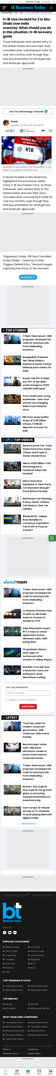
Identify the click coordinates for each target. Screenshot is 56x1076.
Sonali (14, 121)
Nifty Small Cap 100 (40, 1008)
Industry (9, 967)
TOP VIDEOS (23, 440)
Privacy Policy (34, 1053)
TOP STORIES (16, 330)
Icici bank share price (15, 1035)
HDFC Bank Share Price (15, 990)
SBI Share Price (38, 1030)
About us (7, 1049)
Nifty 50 (34, 1004)
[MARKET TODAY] (16, 582)
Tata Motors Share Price (15, 986)
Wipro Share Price (39, 1035)
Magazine (35, 959)
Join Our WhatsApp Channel (26, 111)
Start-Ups (10, 963)
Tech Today (11, 951)
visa (21, 13)
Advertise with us (11, 1053)
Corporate (10, 955)
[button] (50, 1072)
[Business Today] (28, 8)
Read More (26, 277)
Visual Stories (37, 955)
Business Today (33, 2)
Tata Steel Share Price (40, 990)
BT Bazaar (46, 2)
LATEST (11, 717)
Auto (33, 967)
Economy (35, 947)
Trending (9, 959)
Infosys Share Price (14, 1030)
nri (16, 13)
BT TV (33, 963)
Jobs (7, 971)
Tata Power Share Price (15, 1039)
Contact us (33, 1049)
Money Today (37, 951)
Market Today (12, 947)
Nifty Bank (10, 1008)
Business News (7, 13)
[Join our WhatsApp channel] (52, 540)
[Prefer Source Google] (10, 130)
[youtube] (9, 932)
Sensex (8, 1004)
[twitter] (15, 932)
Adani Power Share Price (40, 986)
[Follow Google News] (27, 130)
